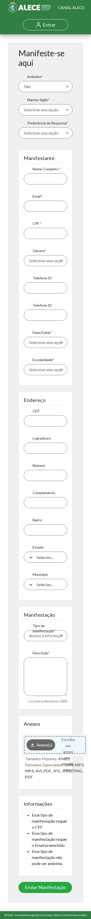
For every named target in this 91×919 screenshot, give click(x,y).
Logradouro (42, 438)
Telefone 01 (42, 278)
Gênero (38, 251)
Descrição (40, 653)
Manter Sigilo (37, 100)
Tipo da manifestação (43, 628)
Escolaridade (42, 360)
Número (39, 465)
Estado (38, 547)
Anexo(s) (44, 744)
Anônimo (34, 76)
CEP (36, 411)
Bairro (37, 520)
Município (40, 574)
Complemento (44, 493)
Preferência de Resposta (46, 123)
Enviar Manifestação (45, 887)
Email (37, 196)
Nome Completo (46, 169)
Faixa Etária (41, 332)
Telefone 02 (42, 305)
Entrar (49, 25)
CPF (36, 223)
